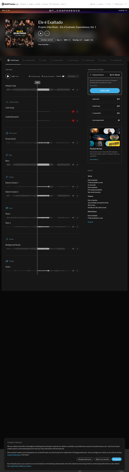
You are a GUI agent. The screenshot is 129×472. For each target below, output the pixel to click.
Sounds (37, 4)
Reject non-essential (102, 459)
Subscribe (104, 91)
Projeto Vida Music (48, 27)
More (63, 4)
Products (23, 4)
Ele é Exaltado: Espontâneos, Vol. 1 (78, 27)
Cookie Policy (14, 466)
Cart (109, 4)
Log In (101, 4)
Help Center (119, 4)
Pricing (45, 4)
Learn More (93, 85)
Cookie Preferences (13, 455)
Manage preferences (84, 459)
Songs (31, 4)
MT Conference (54, 4)
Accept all (116, 459)
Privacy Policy (26, 466)
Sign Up (92, 4)
